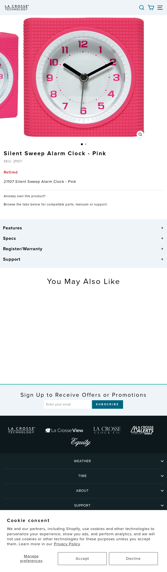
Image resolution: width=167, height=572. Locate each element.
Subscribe (107, 404)
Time (82, 475)
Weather (82, 461)
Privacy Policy (67, 544)
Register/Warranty (22, 248)
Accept (82, 558)
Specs (9, 238)
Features (12, 228)
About (82, 490)
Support (11, 259)
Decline (133, 558)
